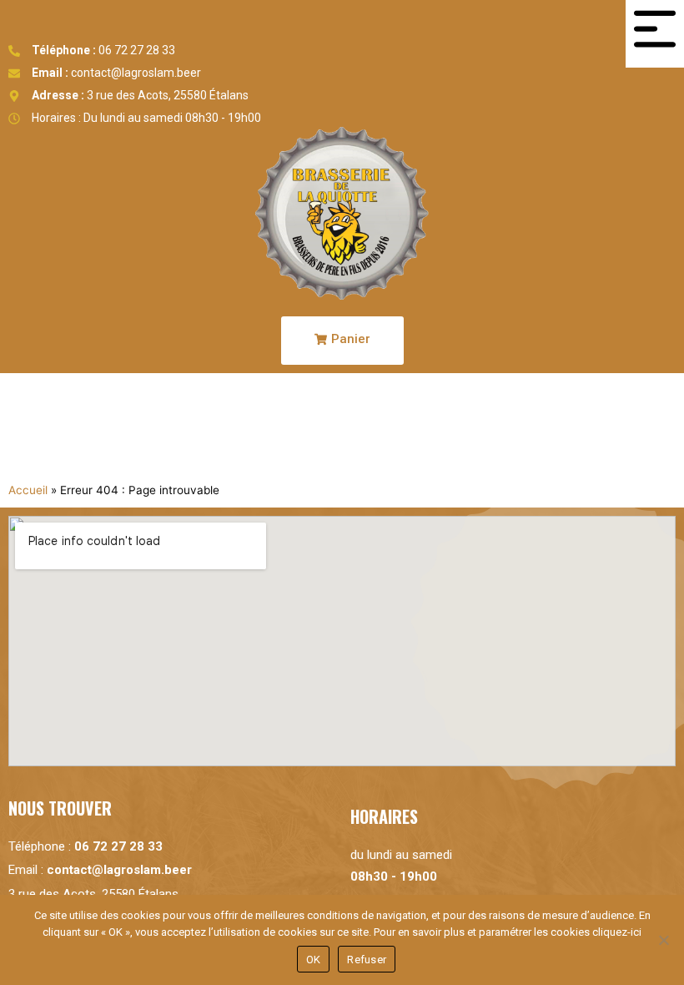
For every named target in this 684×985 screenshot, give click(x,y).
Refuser (366, 959)
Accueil (28, 490)
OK (313, 959)
